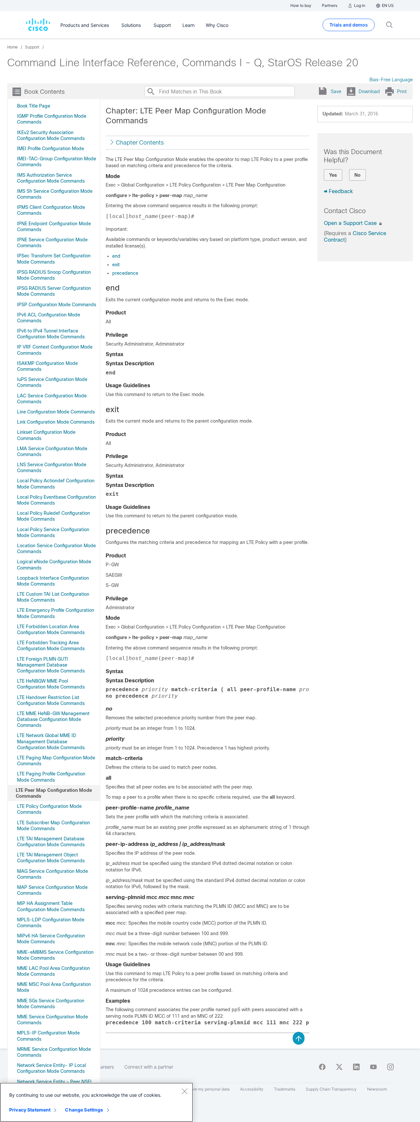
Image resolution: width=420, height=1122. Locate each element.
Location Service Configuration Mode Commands (56, 548)
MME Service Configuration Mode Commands (52, 1019)
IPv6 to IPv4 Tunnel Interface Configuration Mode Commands (51, 333)
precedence (125, 273)
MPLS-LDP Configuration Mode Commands (50, 922)
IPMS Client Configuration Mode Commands (51, 210)
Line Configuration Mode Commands (56, 411)
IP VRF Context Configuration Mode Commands (55, 349)
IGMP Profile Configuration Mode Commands (51, 119)
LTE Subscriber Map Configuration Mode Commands (53, 825)
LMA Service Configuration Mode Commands (52, 451)
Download (369, 91)
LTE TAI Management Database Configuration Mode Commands (51, 841)
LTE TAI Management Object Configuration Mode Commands (51, 857)
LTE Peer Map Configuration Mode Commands (54, 793)
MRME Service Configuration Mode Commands (54, 1052)
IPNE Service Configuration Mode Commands (52, 242)
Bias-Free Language (391, 79)
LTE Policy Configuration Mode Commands (49, 809)
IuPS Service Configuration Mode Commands (52, 382)
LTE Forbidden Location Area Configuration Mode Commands (51, 629)
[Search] (150, 91)
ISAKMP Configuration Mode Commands (47, 366)
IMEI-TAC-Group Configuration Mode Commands (56, 161)
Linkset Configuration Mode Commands (46, 435)
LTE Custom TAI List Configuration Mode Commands (53, 597)
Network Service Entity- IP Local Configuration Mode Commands (51, 1068)
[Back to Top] (298, 1038)
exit (116, 264)
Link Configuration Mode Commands (55, 422)
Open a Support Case (351, 223)
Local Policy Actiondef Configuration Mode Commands (55, 483)
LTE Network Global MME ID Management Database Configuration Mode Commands (51, 741)
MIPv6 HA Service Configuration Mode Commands (51, 938)
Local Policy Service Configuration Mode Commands (53, 532)
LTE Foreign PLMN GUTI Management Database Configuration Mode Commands (51, 664)
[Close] (184, 1091)
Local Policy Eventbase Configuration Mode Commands (56, 500)
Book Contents (44, 92)
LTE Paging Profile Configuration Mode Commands (51, 776)
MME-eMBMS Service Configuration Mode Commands (55, 955)
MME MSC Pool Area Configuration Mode (54, 987)
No (357, 175)
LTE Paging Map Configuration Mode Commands (56, 760)
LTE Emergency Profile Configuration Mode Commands (55, 613)
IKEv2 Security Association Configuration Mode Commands (51, 135)
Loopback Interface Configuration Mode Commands (53, 581)
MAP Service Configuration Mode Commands (52, 890)
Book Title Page (33, 106)
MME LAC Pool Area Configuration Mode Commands (53, 971)
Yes (333, 175)
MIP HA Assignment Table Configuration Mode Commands (51, 906)
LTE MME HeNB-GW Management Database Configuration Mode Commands (53, 719)
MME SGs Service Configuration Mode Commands (50, 1003)
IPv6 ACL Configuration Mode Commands (48, 317)
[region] (96, 1102)
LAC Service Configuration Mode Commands (52, 398)
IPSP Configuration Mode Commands (56, 304)
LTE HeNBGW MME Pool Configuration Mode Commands (51, 684)
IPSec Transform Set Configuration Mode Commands (54, 258)
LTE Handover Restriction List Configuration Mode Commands (51, 700)
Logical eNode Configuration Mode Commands (54, 564)
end (116, 256)
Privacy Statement (30, 1109)
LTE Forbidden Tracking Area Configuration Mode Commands (51, 645)
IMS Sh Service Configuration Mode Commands (55, 194)
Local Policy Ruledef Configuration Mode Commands (53, 516)
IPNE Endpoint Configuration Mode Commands (54, 226)
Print (402, 91)
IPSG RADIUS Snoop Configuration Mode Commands (54, 275)
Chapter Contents (140, 142)
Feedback (341, 191)
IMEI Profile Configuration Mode (50, 148)
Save (336, 91)
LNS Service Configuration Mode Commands (51, 467)
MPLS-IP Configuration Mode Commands (48, 1035)
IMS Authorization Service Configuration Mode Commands (51, 178)
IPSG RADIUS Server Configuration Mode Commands (54, 291)
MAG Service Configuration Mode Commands (52, 874)
